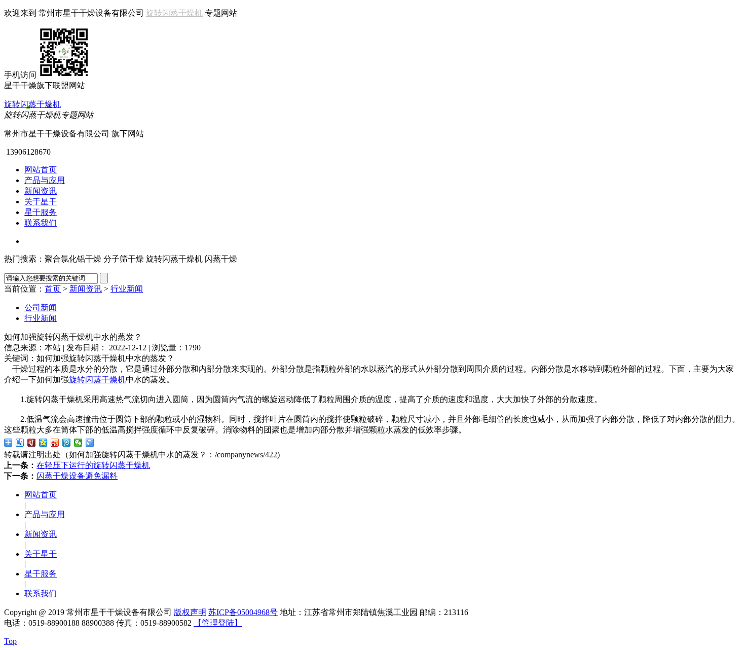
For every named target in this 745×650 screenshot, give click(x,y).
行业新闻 (126, 288)
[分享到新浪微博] (55, 443)
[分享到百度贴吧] (20, 443)
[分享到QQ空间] (43, 443)
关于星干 (40, 201)
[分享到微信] (78, 443)
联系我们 (40, 223)
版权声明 (190, 612)
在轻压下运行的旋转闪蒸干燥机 (93, 465)
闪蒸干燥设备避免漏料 (77, 476)
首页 (53, 288)
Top (10, 641)
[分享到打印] (90, 443)
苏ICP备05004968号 (243, 612)
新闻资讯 (40, 191)
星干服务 (40, 212)
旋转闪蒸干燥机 (174, 13)
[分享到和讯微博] (31, 443)
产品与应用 (44, 180)
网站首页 (40, 169)
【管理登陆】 (218, 623)
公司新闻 (40, 307)
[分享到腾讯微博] (66, 443)
